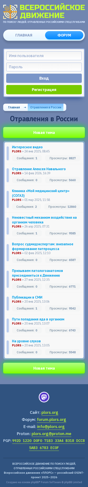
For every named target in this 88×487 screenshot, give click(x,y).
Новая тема (44, 132)
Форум (64, 35)
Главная (23, 35)
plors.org (49, 412)
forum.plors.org (51, 419)
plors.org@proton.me (51, 433)
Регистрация (44, 89)
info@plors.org (51, 426)
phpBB (35, 482)
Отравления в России (45, 107)
